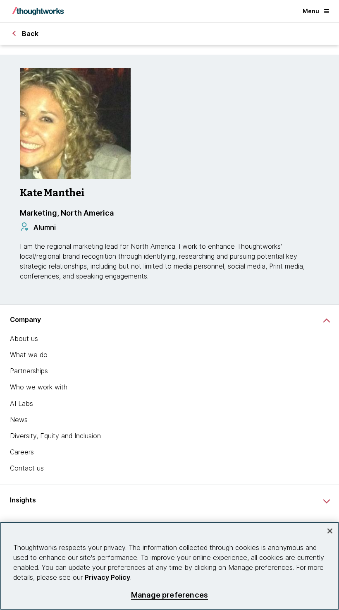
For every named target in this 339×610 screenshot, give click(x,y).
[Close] (330, 531)
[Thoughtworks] (38, 11)
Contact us (27, 468)
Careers (22, 452)
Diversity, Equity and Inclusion (55, 436)
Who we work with (38, 387)
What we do (29, 355)
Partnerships (29, 371)
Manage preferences (169, 595)
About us (24, 338)
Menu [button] (311, 10)
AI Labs (21, 403)
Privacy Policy (107, 577)
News (19, 419)
